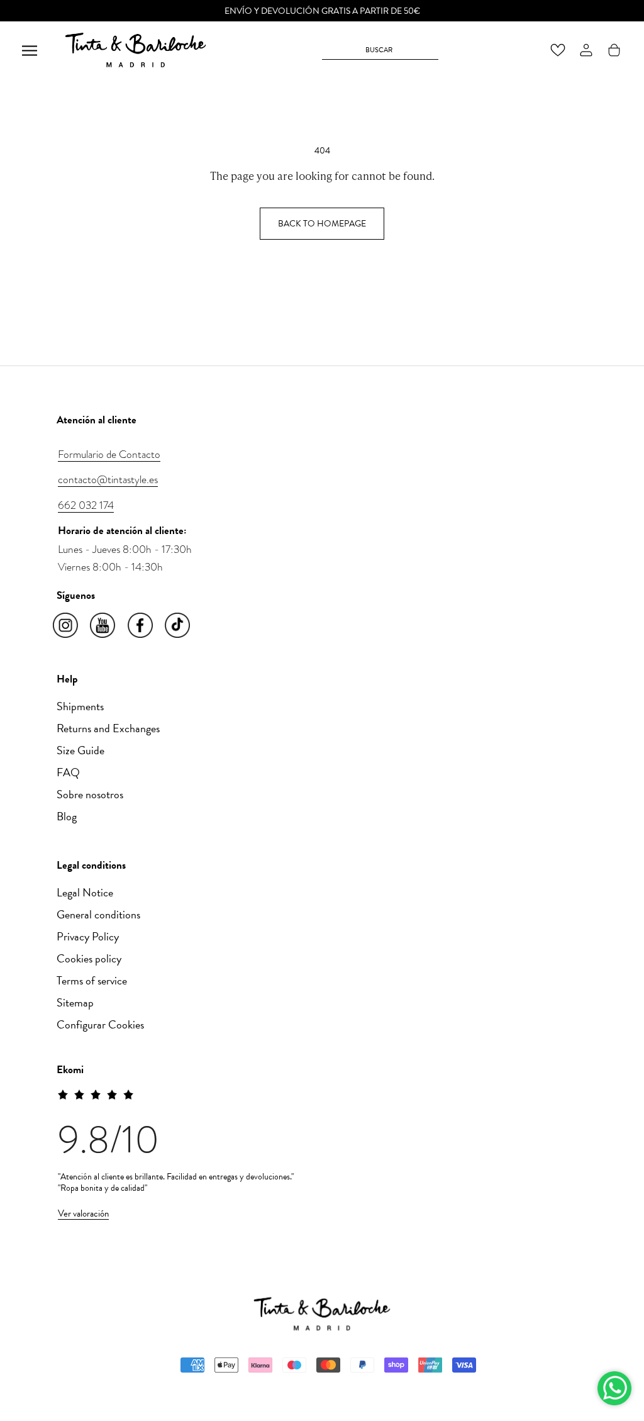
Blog (67, 816)
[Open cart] (614, 50)
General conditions (98, 914)
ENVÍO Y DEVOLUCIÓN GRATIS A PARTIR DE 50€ (322, 11)
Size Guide (80, 750)
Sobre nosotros (90, 794)
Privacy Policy (88, 936)
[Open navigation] (29, 50)
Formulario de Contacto (109, 454)
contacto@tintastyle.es (108, 479)
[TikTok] (178, 626)
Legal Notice (85, 892)
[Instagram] (66, 626)
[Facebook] (141, 626)
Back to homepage (322, 223)
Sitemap (75, 1002)
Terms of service (92, 980)
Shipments (80, 706)
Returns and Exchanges (108, 728)
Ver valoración (83, 1213)
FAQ (68, 772)
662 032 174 (86, 505)
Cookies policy (89, 958)
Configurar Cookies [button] (100, 1024)
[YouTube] (103, 626)
